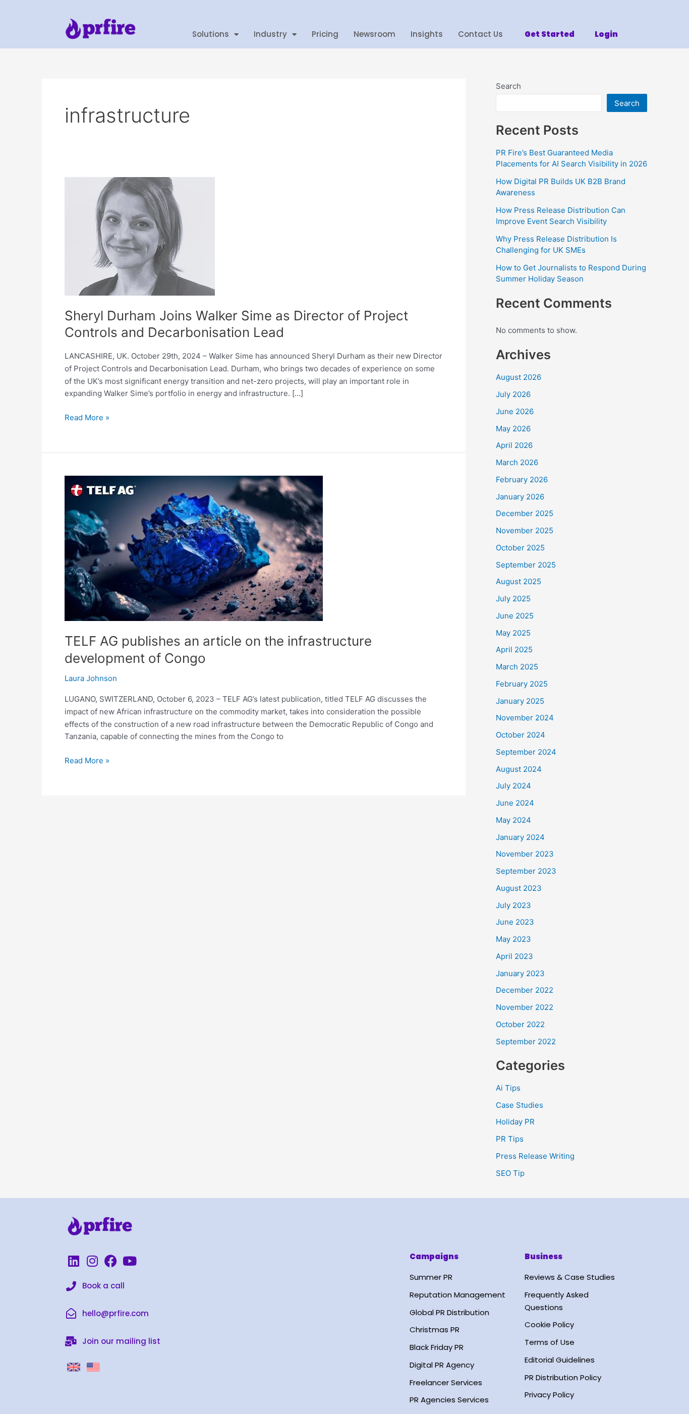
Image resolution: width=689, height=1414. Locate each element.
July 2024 (513, 785)
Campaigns (434, 1256)
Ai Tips (508, 1088)
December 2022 (524, 990)
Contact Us (480, 34)
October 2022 (520, 1024)
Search (508, 86)
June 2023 (515, 922)
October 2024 (520, 735)
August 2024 (519, 769)
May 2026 (513, 428)
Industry (270, 34)
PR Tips (510, 1139)
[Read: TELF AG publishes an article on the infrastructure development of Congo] (194, 547)
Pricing (325, 34)
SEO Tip (510, 1173)
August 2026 (518, 377)
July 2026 (513, 394)
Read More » (87, 417)
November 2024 (525, 717)
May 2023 (513, 939)
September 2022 (526, 1041)
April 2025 (514, 649)
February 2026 (522, 479)
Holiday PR (515, 1121)
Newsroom (374, 34)
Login (606, 34)
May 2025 (513, 633)
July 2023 (513, 905)
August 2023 (519, 888)
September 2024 (526, 752)
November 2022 (524, 1007)
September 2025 (526, 565)
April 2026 (514, 445)
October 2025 (520, 547)
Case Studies (519, 1105)
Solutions (210, 34)
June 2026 (515, 411)
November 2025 (524, 530)
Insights (427, 34)
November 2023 (525, 854)
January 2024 (520, 837)
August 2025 (518, 581)
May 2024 (513, 820)
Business (543, 1256)
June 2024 (515, 803)
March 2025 (517, 666)
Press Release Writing (535, 1156)
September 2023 (526, 871)
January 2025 (520, 701)
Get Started (550, 34)
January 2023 (520, 973)
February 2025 (522, 684)
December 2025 (524, 513)
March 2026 (517, 462)
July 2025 (513, 598)
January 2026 (520, 496)
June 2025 (515, 615)
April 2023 (514, 956)
